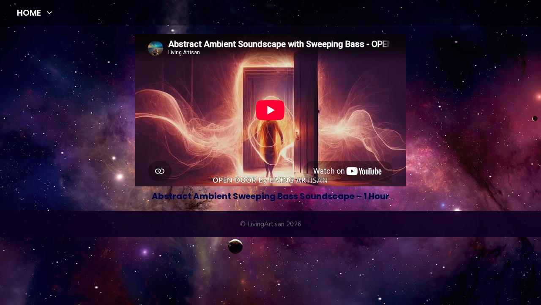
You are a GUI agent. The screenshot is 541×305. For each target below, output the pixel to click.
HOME (29, 13)
